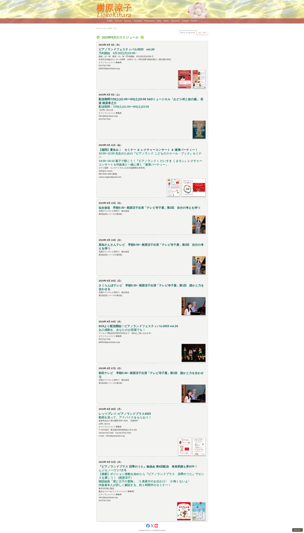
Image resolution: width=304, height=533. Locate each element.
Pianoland (175, 21)
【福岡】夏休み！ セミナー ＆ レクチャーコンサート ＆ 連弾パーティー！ (148, 149)
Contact (185, 21)
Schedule (138, 21)
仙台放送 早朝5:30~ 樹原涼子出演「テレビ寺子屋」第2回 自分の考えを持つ (149, 207)
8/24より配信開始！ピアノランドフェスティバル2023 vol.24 (138, 326)
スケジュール (100, 28)
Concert (118, 21)
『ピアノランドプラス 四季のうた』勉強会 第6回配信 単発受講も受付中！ (148, 466)
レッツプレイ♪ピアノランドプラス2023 (125, 413)
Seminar (127, 21)
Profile (110, 21)
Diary (159, 21)
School (194, 21)
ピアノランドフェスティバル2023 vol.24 (126, 49)
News (166, 21)
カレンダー (202, 33)
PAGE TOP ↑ (297, 530)
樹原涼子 (149, 530)
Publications (149, 21)
